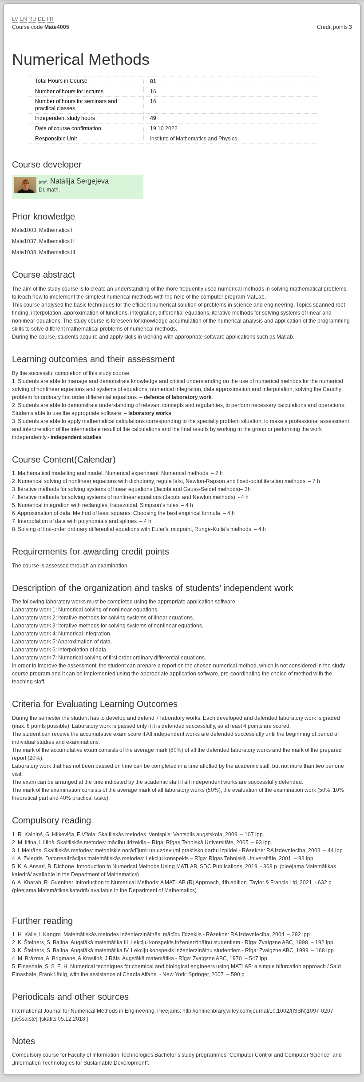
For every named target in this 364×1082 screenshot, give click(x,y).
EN (23, 19)
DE (41, 19)
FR (50, 19)
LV (15, 19)
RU (32, 19)
